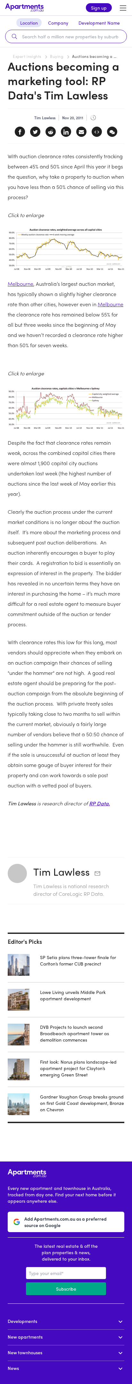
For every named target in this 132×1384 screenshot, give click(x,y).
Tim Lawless (61, 871)
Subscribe (66, 1289)
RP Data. (99, 803)
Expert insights (27, 56)
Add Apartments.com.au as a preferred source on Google (65, 1222)
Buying (56, 56)
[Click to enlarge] (66, 249)
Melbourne (20, 283)
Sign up (99, 7)
